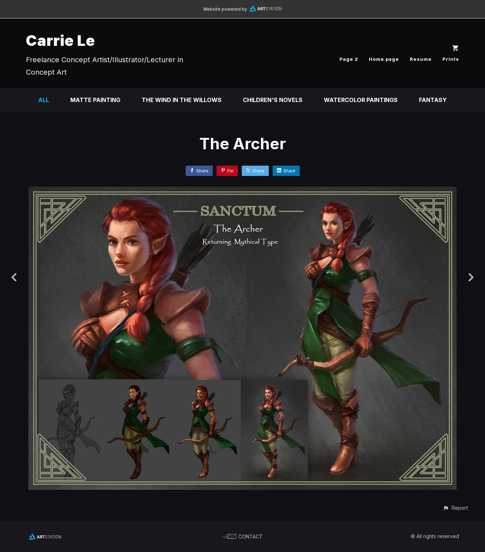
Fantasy (433, 99)
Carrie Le (60, 40)
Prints (450, 59)
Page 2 (348, 59)
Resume (421, 59)
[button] (455, 507)
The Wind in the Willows (182, 99)
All (43, 99)
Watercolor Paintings (361, 99)
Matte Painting (95, 99)
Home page (384, 59)
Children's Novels (273, 99)
